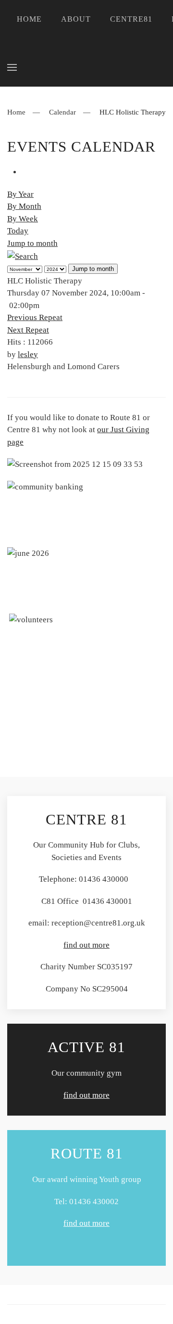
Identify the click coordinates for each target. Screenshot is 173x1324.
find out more (86, 945)
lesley (28, 354)
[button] (12, 67)
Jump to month (32, 243)
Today (17, 230)
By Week (22, 218)
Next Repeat (28, 329)
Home (29, 19)
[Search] (22, 255)
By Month (24, 206)
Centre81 (131, 19)
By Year (20, 194)
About (76, 19)
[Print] (25, 172)
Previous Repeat (34, 317)
